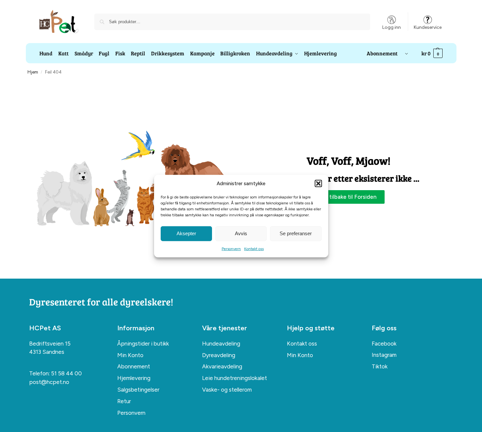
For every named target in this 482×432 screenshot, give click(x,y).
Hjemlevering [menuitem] (133, 378)
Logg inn (391, 27)
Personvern (231, 248)
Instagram (384, 354)
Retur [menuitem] (124, 401)
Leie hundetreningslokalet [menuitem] (234, 378)
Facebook (384, 343)
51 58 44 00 (66, 373)
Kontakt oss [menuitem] (302, 343)
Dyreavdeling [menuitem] (218, 355)
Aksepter (186, 233)
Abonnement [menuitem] (133, 366)
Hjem (32, 72)
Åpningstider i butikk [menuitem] (143, 343)
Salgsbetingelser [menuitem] (138, 389)
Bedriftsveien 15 (50, 343)
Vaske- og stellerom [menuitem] (227, 389)
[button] (318, 183)
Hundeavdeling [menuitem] (221, 343)
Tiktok (380, 366)
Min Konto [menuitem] (130, 355)
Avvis (241, 233)
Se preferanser (296, 233)
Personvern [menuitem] (131, 412)
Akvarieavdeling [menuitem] (222, 366)
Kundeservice (428, 27)
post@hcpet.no (49, 382)
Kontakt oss (254, 248)
